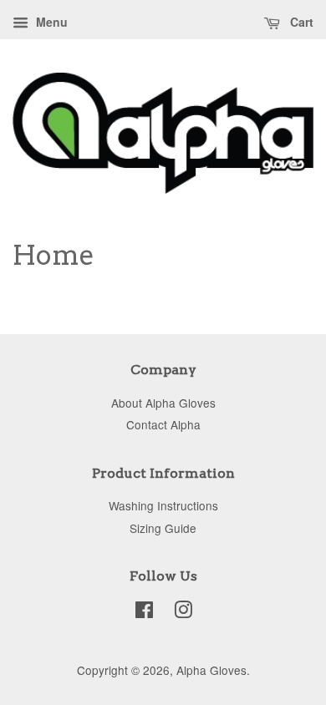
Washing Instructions (163, 505)
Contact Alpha (163, 424)
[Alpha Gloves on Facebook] (144, 612)
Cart (300, 21)
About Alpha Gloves (163, 402)
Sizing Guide (163, 528)
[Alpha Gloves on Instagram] (183, 612)
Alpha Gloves (211, 670)
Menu (50, 21)
